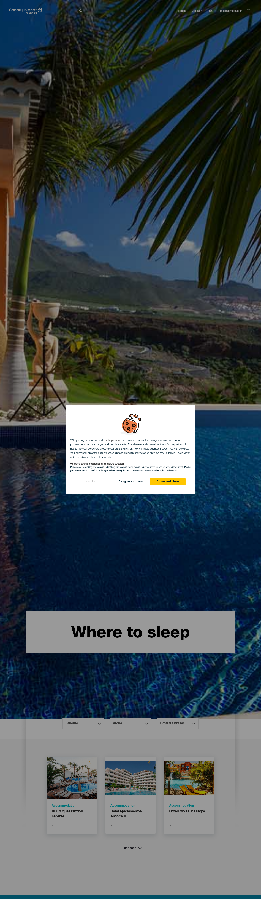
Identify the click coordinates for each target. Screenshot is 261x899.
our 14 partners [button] (112, 440)
